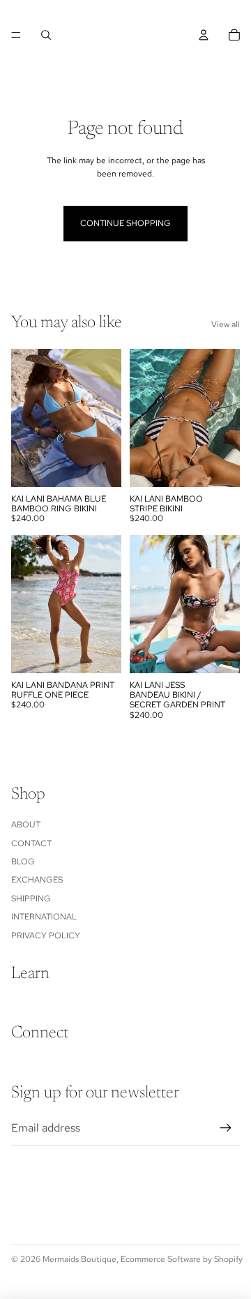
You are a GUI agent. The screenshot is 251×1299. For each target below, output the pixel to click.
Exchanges (37, 879)
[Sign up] (226, 1128)
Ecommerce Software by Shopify (182, 1259)
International (44, 916)
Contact (31, 843)
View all (225, 324)
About (25, 824)
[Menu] (16, 35)
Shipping (31, 898)
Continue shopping (125, 223)
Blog (23, 861)
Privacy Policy (45, 935)
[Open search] (46, 35)
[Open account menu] (203, 35)
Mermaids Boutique (79, 1259)
